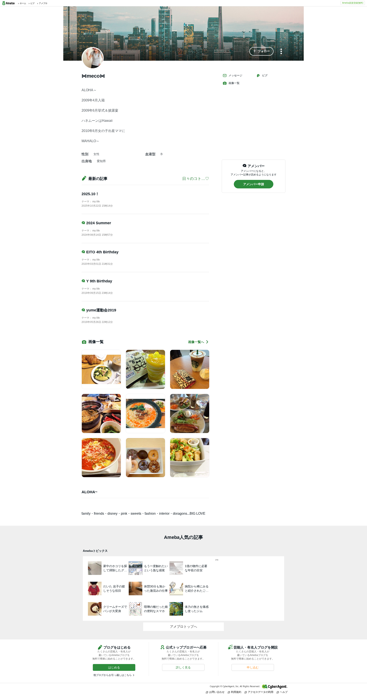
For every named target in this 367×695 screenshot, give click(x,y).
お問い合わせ (216, 692)
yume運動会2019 (101, 310)
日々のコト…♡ (195, 179)
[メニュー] (281, 51)
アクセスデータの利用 (260, 692)
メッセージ (235, 75)
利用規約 (236, 692)
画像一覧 (234, 83)
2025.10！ (90, 194)
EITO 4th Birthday (102, 252)
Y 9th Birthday (99, 281)
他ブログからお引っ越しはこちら (112, 675)
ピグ (265, 75)
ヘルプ (284, 692)
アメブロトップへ (183, 626)
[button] (261, 51)
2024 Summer (98, 223)
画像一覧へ (196, 342)
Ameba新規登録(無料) (352, 2)
